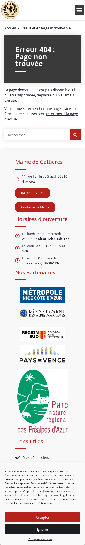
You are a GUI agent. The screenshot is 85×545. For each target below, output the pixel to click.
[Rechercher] (75, 134)
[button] (79, 10)
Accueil (10, 28)
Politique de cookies (40, 539)
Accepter (42, 517)
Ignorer (42, 529)
